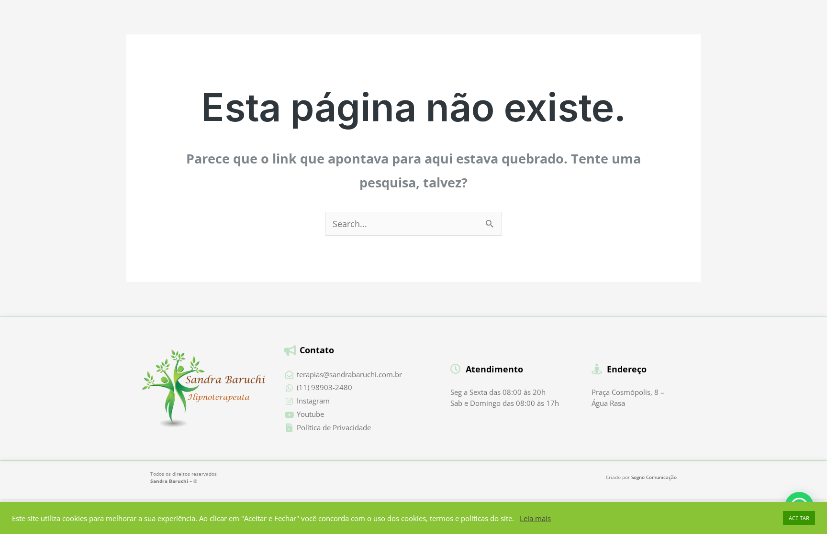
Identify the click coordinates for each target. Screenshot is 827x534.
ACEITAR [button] (799, 518)
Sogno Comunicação (654, 477)
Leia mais (535, 518)
